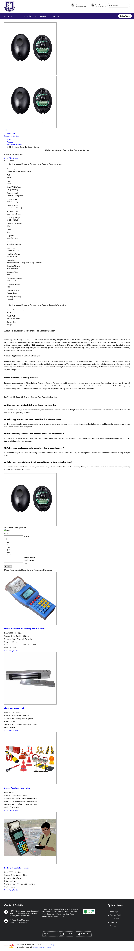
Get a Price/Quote (11, 158)
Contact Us (54, 16)
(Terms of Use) (50, 945)
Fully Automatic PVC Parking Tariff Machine (25, 628)
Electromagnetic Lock (14, 708)
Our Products (40, 16)
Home (9, 139)
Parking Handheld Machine (16, 867)
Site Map (113, 926)
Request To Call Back (11, 136)
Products (10, 142)
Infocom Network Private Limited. (42, 947)
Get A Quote (125, 16)
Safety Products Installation (17, 788)
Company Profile (24, 16)
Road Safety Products (14, 144)
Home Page (9, 16)
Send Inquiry (11, 133)
